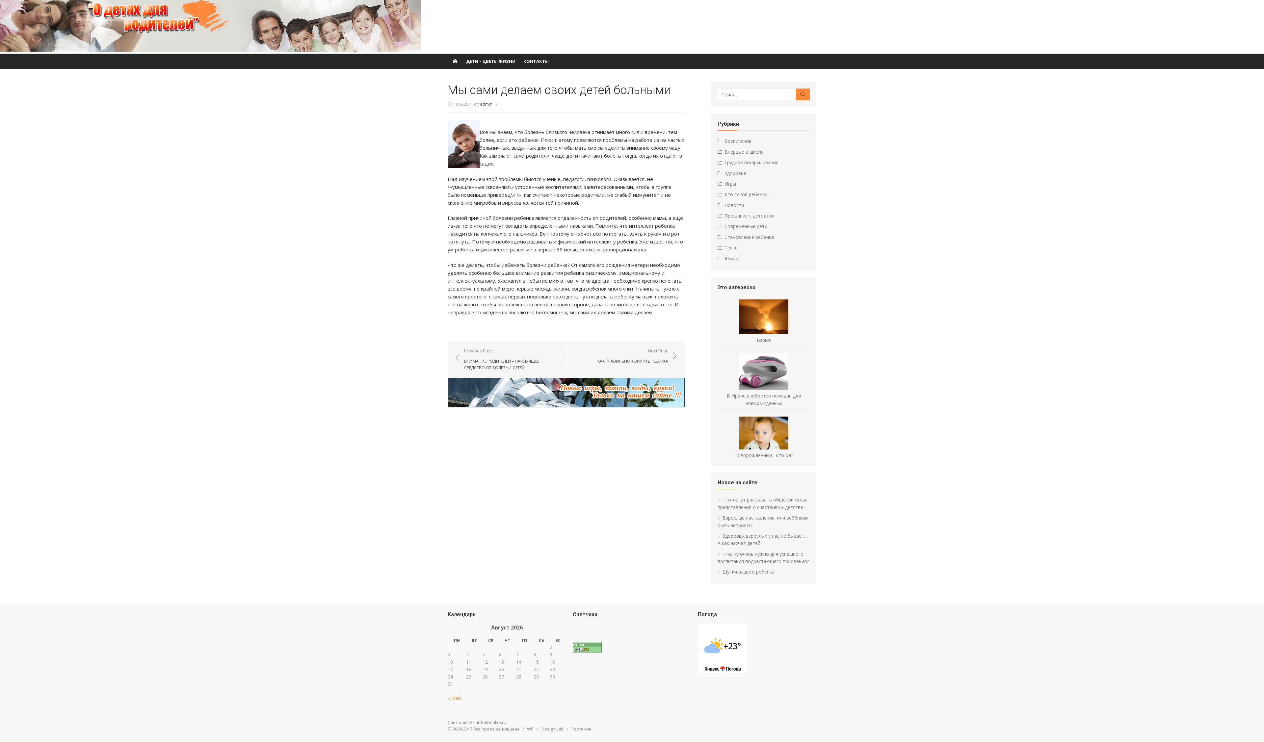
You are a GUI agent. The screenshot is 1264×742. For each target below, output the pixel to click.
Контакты (536, 61)
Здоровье (735, 173)
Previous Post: (501, 359)
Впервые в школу (743, 152)
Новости (734, 205)
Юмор (731, 258)
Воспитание (737, 141)
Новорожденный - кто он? (763, 455)
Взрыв (764, 340)
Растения (581, 729)
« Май (454, 698)
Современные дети (745, 226)
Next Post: (632, 356)
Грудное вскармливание (751, 162)
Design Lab (552, 729)
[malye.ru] (455, 61)
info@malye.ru (491, 722)
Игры (730, 184)
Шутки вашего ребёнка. (749, 572)
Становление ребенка (749, 237)
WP (530, 729)
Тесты (731, 247)
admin (486, 104)
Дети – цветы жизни (490, 61)
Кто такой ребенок (746, 194)
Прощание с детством (749, 216)
